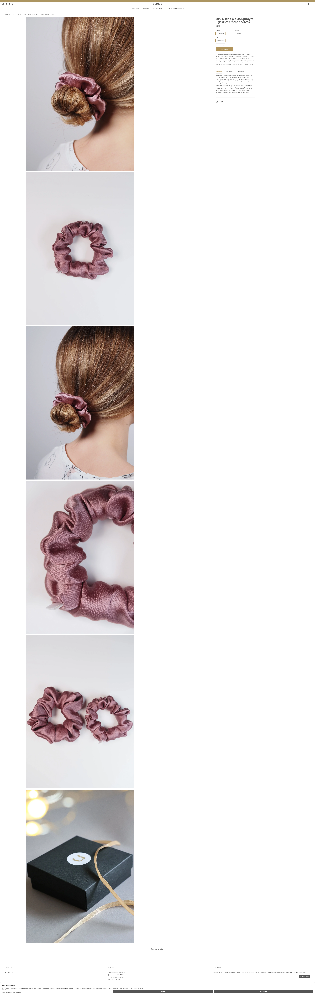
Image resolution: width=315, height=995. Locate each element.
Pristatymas (229, 71)
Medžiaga (218, 30)
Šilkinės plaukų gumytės (175, 8)
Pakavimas (240, 71)
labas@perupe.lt (119, 977)
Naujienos (146, 8)
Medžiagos (219, 71)
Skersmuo (237, 30)
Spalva (217, 37)
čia (228, 66)
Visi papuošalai (158, 8)
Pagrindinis (135, 8)
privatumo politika (301, 972)
